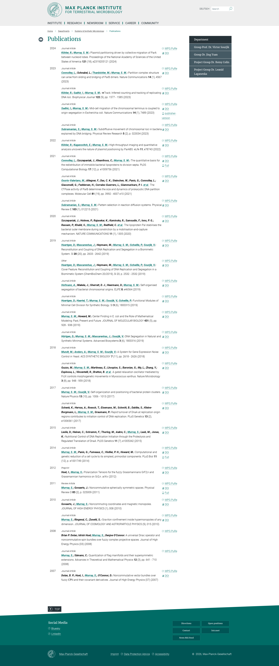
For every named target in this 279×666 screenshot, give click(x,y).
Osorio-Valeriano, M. (73, 180)
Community (150, 23)
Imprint (115, 654)
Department (201, 39)
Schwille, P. (136, 244)
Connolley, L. (68, 72)
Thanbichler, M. (101, 72)
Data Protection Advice (137, 654)
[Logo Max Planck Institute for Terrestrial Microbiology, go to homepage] (108, 9)
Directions (186, 623)
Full (167, 165)
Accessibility (162, 654)
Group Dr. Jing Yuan (206, 54)
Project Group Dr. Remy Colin (211, 62)
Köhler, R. (66, 52)
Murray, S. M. (81, 52)
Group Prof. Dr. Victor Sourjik (211, 47)
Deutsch (204, 8)
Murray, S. (133, 432)
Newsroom (95, 23)
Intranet (215, 630)
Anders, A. (80, 351)
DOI (167, 53)
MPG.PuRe (171, 48)
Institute (54, 23)
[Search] (230, 9)
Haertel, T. (82, 300)
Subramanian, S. (70, 129)
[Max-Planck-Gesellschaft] (53, 654)
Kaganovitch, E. (82, 144)
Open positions (215, 623)
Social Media (57, 623)
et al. (146, 184)
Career (130, 23)
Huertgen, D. (68, 244)
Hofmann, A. (68, 285)
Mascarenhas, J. (86, 244)
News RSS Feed (186, 638)
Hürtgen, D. (67, 336)
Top (57, 609)
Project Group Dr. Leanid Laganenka (208, 71)
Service (114, 23)
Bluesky (55, 628)
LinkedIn (56, 633)
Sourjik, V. (149, 244)
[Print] (40, 39)
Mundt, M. (67, 351)
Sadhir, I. (79, 92)
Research (74, 23)
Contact (186, 630)
